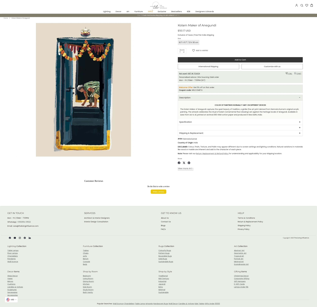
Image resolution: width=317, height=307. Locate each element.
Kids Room (87, 287)
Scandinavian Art (241, 264)
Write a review (158, 192)
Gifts (150, 11)
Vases (10, 278)
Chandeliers (12, 256)
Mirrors (10, 281)
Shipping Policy (244, 225)
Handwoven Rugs (160, 303)
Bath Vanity (88, 292)
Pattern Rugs (164, 253)
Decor (118, 11)
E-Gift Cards (239, 284)
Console (86, 261)
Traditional (163, 276)
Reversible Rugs (165, 256)
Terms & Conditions (246, 218)
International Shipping (208, 66)
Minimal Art (239, 261)
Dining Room (88, 281)
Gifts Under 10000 (212, 303)
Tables (86, 250)
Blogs (163, 225)
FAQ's (163, 229)
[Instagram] (19, 237)
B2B (188, 11)
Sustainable (163, 292)
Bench (85, 259)
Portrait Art (238, 259)
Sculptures (12, 289)
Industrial (162, 281)
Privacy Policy (243, 229)
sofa (85, 256)
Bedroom (87, 276)
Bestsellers (176, 11)
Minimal (161, 289)
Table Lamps (12, 250)
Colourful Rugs (164, 250)
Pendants (11, 259)
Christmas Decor (241, 276)
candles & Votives (15, 287)
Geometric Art (240, 253)
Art (128, 11)
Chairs (85, 253)
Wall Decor (173, 303)
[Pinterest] (24, 237)
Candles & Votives (186, 303)
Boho (160, 287)
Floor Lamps (12, 253)
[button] (247, 50)
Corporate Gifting (241, 278)
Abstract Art (239, 250)
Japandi (161, 284)
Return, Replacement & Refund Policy (212, 153)
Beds (85, 264)
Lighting (106, 11)
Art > (185, 168)
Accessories (12, 295)
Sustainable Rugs (165, 261)
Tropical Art (239, 256)
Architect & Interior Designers (97, 218)
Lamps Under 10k (241, 287)
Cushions (11, 284)
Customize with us (272, 66)
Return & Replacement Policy (250, 221)
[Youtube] (14, 237)
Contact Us (166, 221)
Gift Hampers (240, 281)
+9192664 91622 (24, 222)
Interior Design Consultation (96, 221)
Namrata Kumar (190, 138)
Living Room (88, 278)
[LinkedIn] (29, 237)
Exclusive (162, 11)
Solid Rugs (162, 259)
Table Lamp (140, 303)
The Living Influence (301, 238)
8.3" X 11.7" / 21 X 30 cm (188, 42)
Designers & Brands (205, 11)
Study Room (88, 289)
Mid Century (163, 278)
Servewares (12, 292)
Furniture (139, 11)
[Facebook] (9, 237)
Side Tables (199, 303)
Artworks (149, 303)
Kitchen (86, 284)
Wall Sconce (12, 261)
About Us (165, 218)
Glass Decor (12, 276)
